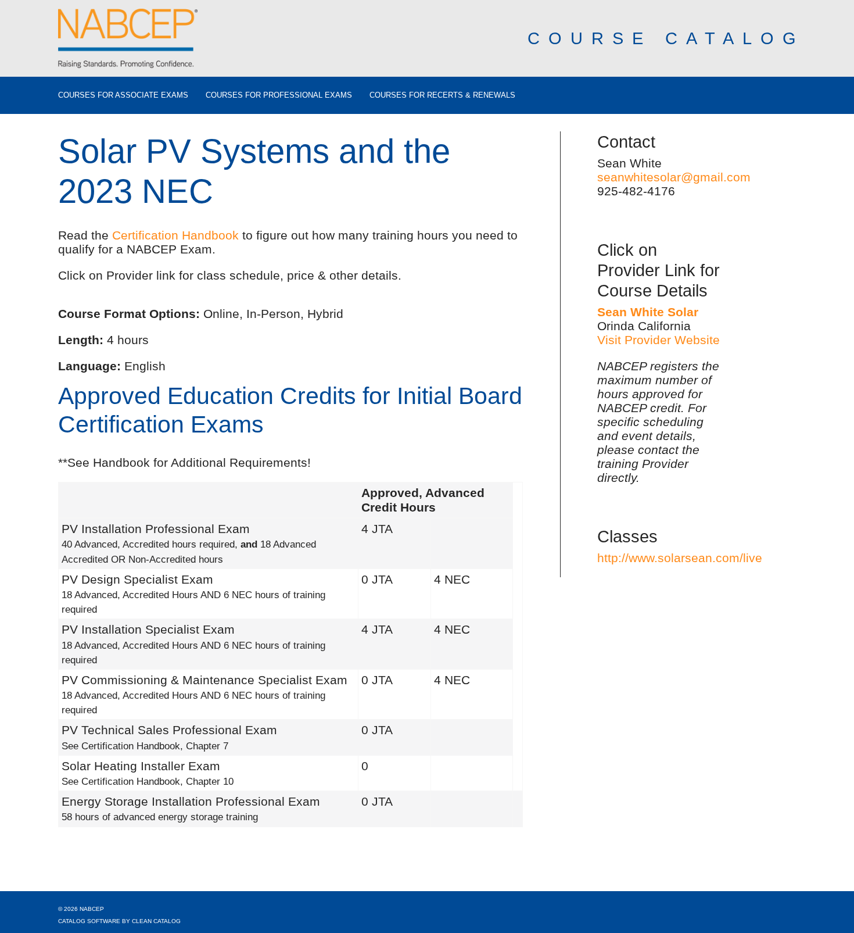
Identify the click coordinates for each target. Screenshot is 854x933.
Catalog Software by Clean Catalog (119, 921)
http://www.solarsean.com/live (679, 557)
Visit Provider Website (658, 339)
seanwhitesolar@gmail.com (674, 177)
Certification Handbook (175, 235)
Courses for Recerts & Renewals (442, 95)
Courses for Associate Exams (123, 95)
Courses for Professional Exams (279, 95)
